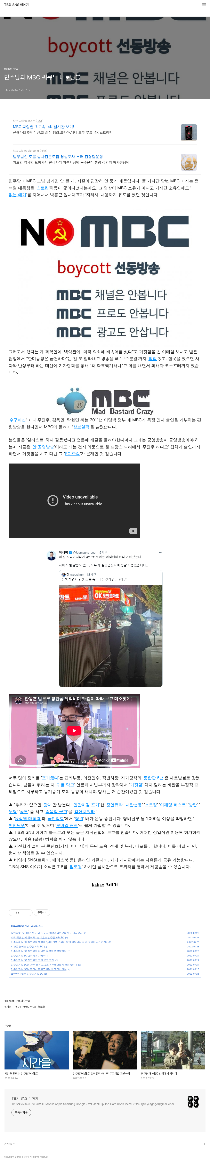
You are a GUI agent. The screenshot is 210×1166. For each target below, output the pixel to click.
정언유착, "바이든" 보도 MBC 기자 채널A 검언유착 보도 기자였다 (46, 932)
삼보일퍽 (81, 426)
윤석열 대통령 (28, 818)
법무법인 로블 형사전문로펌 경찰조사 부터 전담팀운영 (58, 156)
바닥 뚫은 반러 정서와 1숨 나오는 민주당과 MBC (37, 937)
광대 (47, 804)
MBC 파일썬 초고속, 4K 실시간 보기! (43, 127)
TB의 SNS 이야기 (16, 5)
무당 (13, 811)
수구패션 (17, 419)
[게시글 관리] (28, 913)
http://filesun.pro (24, 120)
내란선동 (134, 804)
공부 (24, 811)
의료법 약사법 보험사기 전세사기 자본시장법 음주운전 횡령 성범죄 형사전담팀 (71, 162)
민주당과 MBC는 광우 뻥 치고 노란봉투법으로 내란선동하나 (44, 964)
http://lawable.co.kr (26, 150)
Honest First (17, 925)
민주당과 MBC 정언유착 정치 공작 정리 (32, 960)
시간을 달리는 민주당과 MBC (27, 946)
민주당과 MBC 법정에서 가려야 (28, 955)
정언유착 (114, 804)
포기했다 (50, 777)
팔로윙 (76, 866)
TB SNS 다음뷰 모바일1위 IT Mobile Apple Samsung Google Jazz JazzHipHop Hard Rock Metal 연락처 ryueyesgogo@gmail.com (92, 1104)
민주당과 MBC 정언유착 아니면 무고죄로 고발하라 (38, 951)
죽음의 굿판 (56, 811)
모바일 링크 (67, 825)
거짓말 (136, 784)
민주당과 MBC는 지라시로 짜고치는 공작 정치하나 (38, 969)
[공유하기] (22, 913)
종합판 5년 (154, 777)
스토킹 (43, 187)
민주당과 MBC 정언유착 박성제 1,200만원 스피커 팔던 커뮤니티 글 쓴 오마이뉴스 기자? (59, 942)
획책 (152, 358)
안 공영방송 (43, 446)
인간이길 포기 (86, 804)
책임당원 (17, 825)
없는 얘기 (17, 194)
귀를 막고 (65, 784)
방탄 (193, 804)
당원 (79, 818)
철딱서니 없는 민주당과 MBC (27, 973)
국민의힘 (56, 818)
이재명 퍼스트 (173, 804)
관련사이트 (9, 1144)
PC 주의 (72, 453)
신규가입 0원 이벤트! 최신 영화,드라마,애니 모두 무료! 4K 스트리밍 (63, 132)
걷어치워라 (84, 811)
